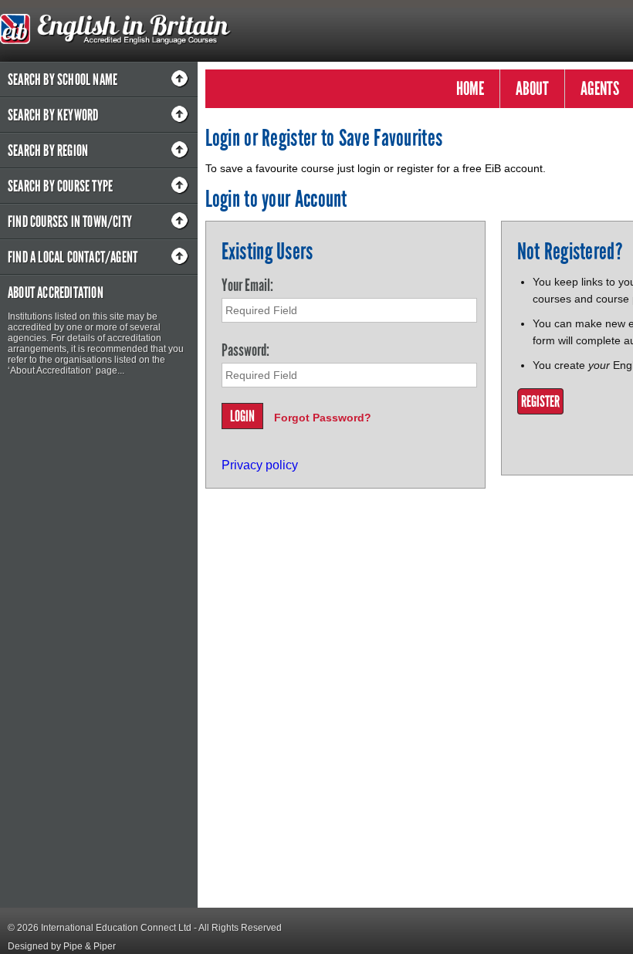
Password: (245, 350)
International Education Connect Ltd (116, 927)
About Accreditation (55, 292)
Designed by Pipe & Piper (62, 946)
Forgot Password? (322, 417)
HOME (470, 88)
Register (540, 401)
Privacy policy (260, 465)
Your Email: (247, 285)
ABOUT (532, 88)
